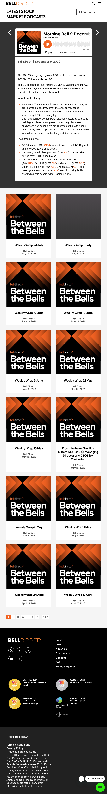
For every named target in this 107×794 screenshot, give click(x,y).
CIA (66, 152)
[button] (99, 3)
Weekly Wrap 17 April (78, 595)
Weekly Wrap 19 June (28, 313)
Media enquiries (66, 666)
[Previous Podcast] (97, 32)
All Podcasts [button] (86, 12)
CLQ (53, 166)
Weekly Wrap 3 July (78, 245)
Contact (61, 657)
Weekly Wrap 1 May (78, 527)
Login (59, 639)
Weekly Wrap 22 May (78, 380)
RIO (30, 163)
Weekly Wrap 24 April (29, 595)
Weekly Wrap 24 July (29, 245)
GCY (55, 170)
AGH (75, 166)
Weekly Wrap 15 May (29, 448)
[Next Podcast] (9, 32)
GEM (47, 145)
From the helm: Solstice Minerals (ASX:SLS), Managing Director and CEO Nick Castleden (78, 453)
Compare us (63, 653)
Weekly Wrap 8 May (28, 527)
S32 (54, 163)
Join (58, 644)
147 (45, 617)
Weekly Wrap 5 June (29, 380)
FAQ (58, 662)
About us (61, 648)
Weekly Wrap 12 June (78, 313)
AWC (81, 163)
